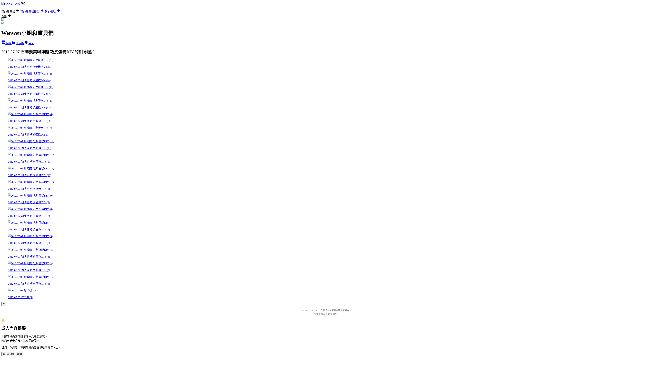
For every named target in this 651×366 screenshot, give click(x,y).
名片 (31, 43)
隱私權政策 (319, 313)
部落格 (20, 43)
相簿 (8, 43)
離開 (19, 354)
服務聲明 (332, 313)
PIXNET (313, 310)
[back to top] (4, 304)
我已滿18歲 (8, 354)
